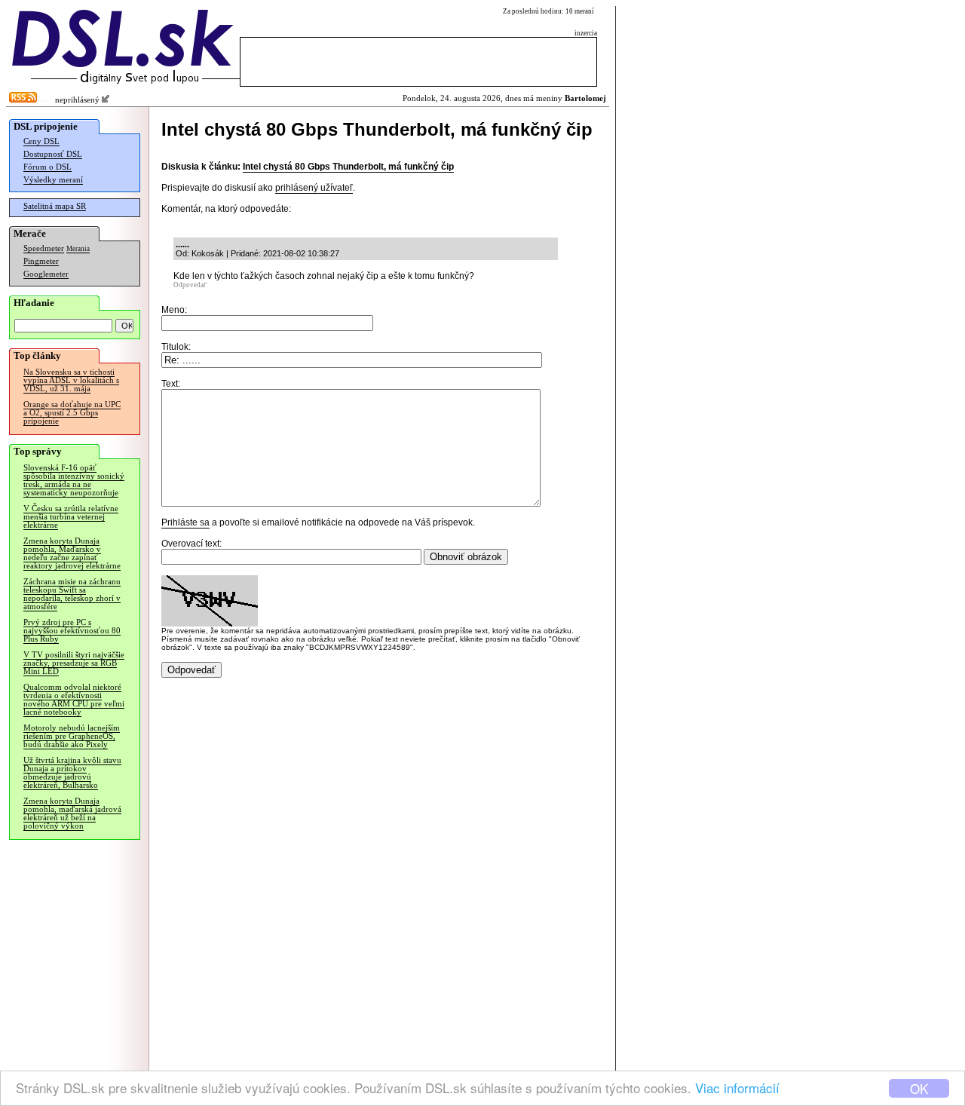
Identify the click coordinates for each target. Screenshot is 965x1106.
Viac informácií (737, 1087)
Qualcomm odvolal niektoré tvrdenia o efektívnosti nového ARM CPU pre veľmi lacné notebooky (73, 699)
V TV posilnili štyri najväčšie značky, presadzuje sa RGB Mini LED (73, 663)
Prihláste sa (185, 522)
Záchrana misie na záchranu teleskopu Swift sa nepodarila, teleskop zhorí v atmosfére (72, 594)
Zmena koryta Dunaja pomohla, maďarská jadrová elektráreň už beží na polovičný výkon (72, 813)
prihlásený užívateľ (314, 187)
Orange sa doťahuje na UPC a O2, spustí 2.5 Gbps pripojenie (72, 412)
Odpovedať (190, 285)
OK (919, 1088)
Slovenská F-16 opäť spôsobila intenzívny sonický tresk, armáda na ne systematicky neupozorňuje (73, 480)
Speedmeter (43, 248)
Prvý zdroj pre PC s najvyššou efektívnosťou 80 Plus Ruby (72, 630)
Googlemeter (46, 274)
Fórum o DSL (47, 167)
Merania (78, 249)
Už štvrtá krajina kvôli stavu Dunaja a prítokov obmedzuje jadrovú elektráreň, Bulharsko (72, 772)
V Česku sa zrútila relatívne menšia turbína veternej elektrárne (70, 516)
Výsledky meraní (53, 180)
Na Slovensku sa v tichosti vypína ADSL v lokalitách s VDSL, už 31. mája (71, 380)
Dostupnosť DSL (52, 154)
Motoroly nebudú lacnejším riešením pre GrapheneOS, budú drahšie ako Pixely (71, 736)
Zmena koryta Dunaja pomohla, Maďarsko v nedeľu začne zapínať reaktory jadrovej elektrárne (72, 553)
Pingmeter (41, 261)
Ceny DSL (41, 141)
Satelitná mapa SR (54, 206)
